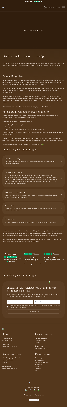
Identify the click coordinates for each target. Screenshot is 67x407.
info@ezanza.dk (7, 340)
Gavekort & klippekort (42, 362)
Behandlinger (39, 358)
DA (56, 7)
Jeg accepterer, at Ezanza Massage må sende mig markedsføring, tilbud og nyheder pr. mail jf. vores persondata (34, 306)
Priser (37, 366)
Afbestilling (38, 364)
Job (36, 371)
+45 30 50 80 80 (7, 338)
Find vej (37, 342)
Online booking (39, 360)
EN (59, 7)
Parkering (38, 368)
